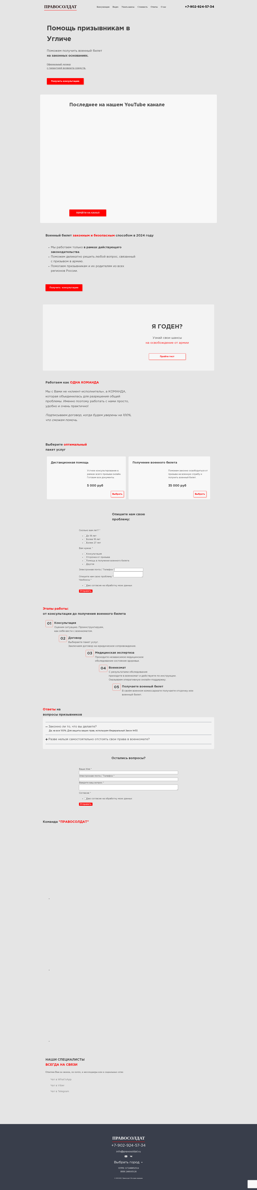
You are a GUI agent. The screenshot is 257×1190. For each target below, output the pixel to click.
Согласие (85, 793)
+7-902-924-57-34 (199, 6)
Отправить (86, 591)
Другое (90, 564)
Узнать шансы (128, 7)
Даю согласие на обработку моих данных (109, 586)
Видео (115, 7)
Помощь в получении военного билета (107, 561)
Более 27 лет (93, 543)
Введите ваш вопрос (91, 783)
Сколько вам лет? (89, 530)
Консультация (103, 7)
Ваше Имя (85, 769)
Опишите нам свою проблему (96, 577)
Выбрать (117, 494)
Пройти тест (167, 357)
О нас (163, 7)
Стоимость (143, 7)
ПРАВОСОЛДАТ (60, 6)
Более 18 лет (93, 539)
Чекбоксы (85, 580)
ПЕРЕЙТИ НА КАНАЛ (87, 213)
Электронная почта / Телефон (96, 570)
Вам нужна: (86, 548)
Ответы (154, 7)
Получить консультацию (65, 81)
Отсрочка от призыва (98, 557)
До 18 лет (91, 536)
